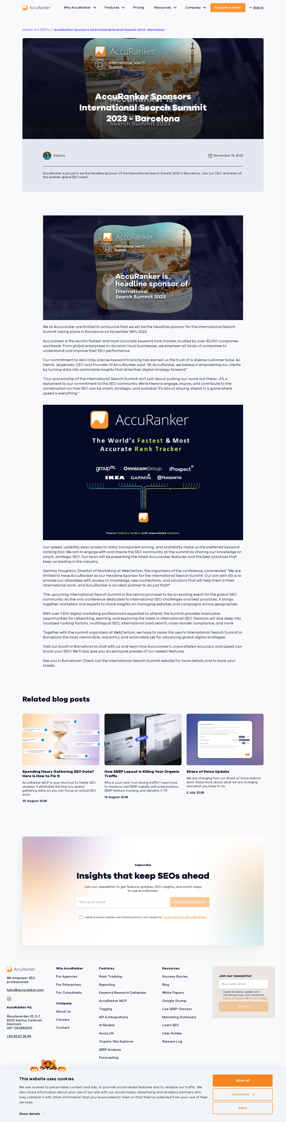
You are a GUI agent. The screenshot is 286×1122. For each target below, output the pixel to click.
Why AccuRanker (77, 7)
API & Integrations (113, 1017)
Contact (63, 1028)
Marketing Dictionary (179, 1017)
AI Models (107, 1025)
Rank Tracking (110, 976)
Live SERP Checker (177, 1009)
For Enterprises (68, 985)
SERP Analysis (110, 1050)
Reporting (107, 985)
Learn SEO (170, 1025)
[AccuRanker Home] (36, 7)
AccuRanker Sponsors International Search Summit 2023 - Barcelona (109, 30)
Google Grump (174, 1001)
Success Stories (175, 976)
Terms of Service (174, 917)
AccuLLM (106, 1033)
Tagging (105, 1009)
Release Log (172, 1041)
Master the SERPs (36, 30)
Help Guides (172, 1033)
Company (193, 7)
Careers (63, 1020)
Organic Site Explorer (116, 1041)
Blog (165, 985)
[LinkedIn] (9, 998)
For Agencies (66, 976)
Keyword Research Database (122, 993)
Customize (240, 1094)
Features (112, 7)
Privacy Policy (197, 917)
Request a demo (228, 7)
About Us (63, 1011)
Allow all (242, 1080)
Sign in (258, 7)
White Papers (173, 993)
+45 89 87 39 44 (19, 1036)
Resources (162, 7)
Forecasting (109, 1058)
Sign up (243, 1006)
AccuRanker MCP (113, 1001)
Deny (242, 1108)
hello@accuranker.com (25, 990)
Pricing (138, 7)
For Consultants (69, 993)
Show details (29, 1114)
